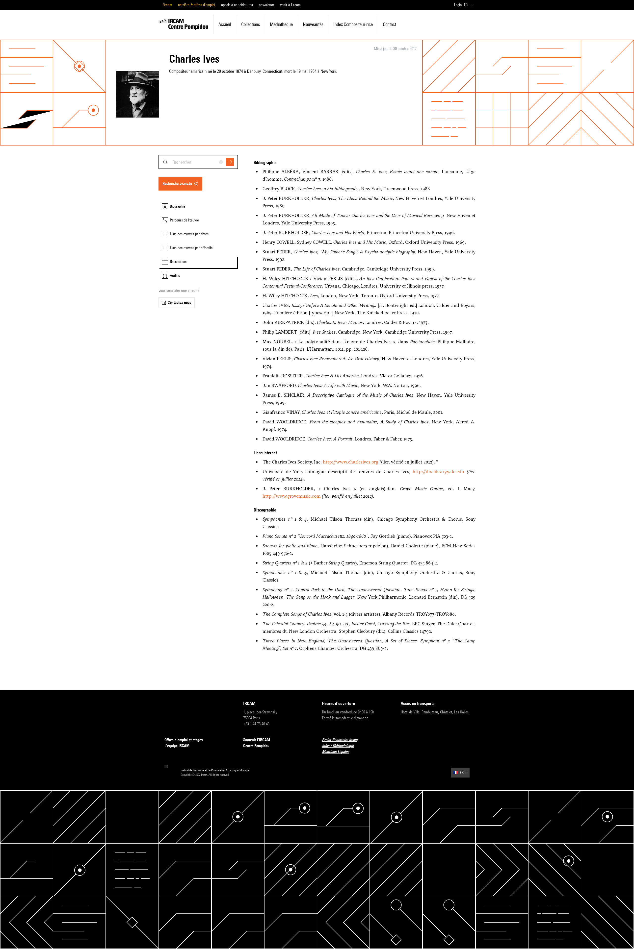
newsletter (266, 4)
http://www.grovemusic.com (291, 496)
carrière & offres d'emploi (196, 4)
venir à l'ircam (290, 4)
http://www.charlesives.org (350, 462)
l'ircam (167, 4)
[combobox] (198, 162)
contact (389, 24)
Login (458, 4)
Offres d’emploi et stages (183, 739)
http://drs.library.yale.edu (438, 471)
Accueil (224, 24)
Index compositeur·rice (353, 24)
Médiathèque (281, 24)
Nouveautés (313, 24)
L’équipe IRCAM (176, 745)
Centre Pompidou (256, 745)
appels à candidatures (237, 4)
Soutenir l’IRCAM (256, 739)
